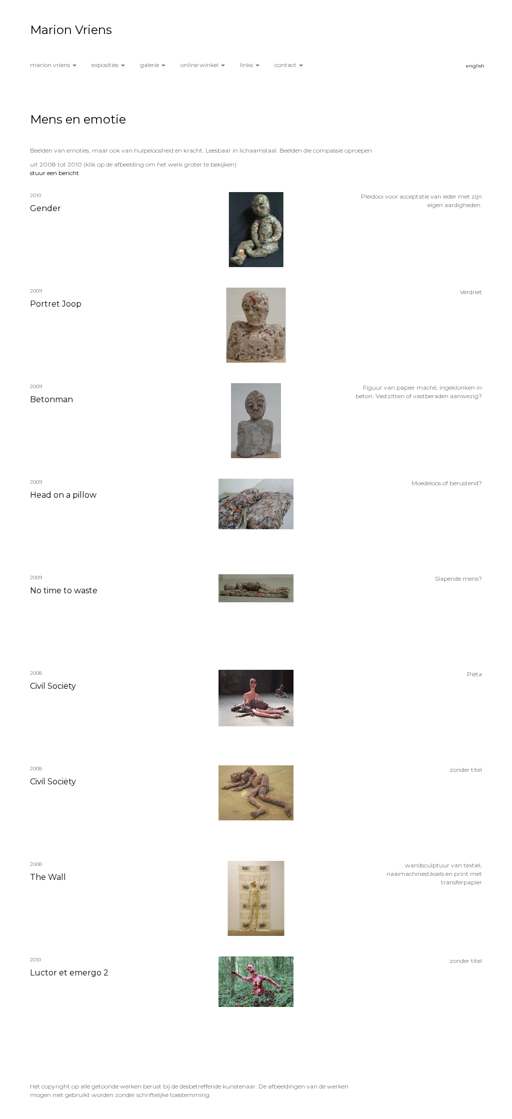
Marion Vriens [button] (51, 65)
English (475, 66)
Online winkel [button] (200, 65)
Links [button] (247, 65)
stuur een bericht (54, 173)
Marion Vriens (71, 30)
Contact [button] (286, 65)
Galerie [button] (150, 65)
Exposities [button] (106, 65)
